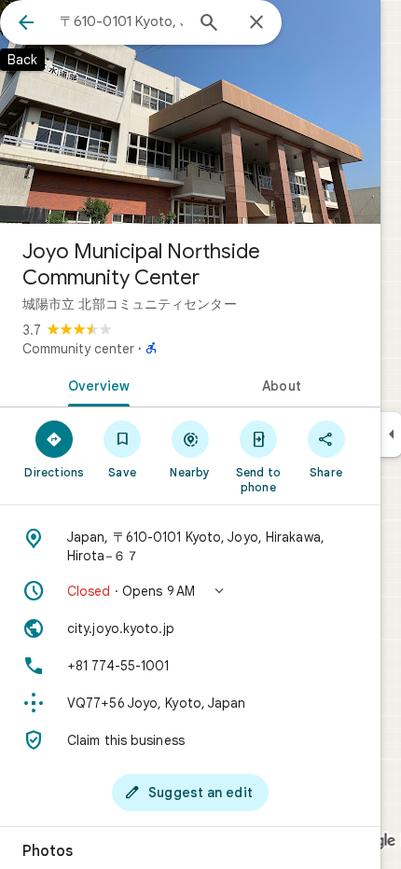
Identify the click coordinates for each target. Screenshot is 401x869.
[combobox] (121, 21)
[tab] (95, 384)
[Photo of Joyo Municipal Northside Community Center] (190, 112)
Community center (78, 348)
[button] (190, 591)
